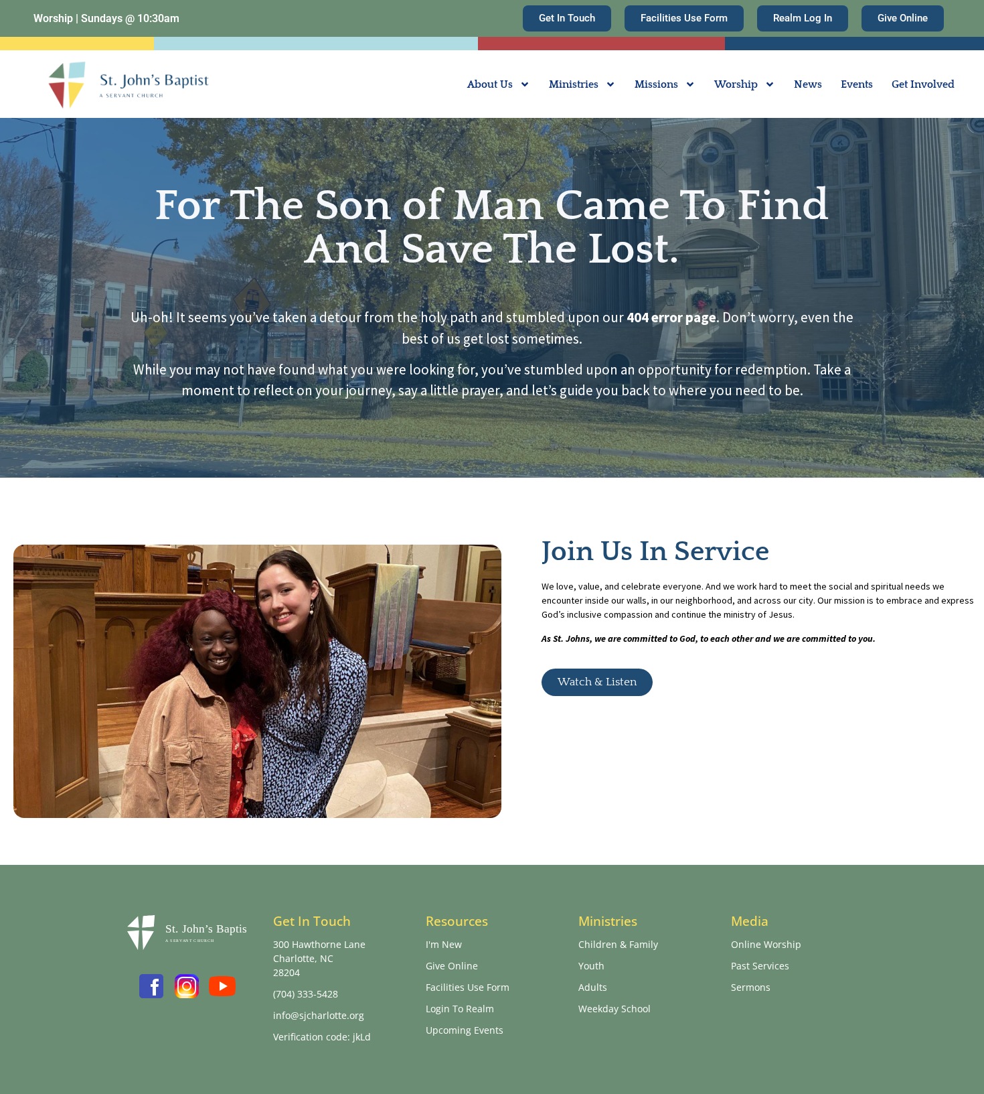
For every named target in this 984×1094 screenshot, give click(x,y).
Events (857, 84)
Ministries (573, 84)
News (808, 84)
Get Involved (923, 84)
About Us (490, 84)
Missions (656, 84)
